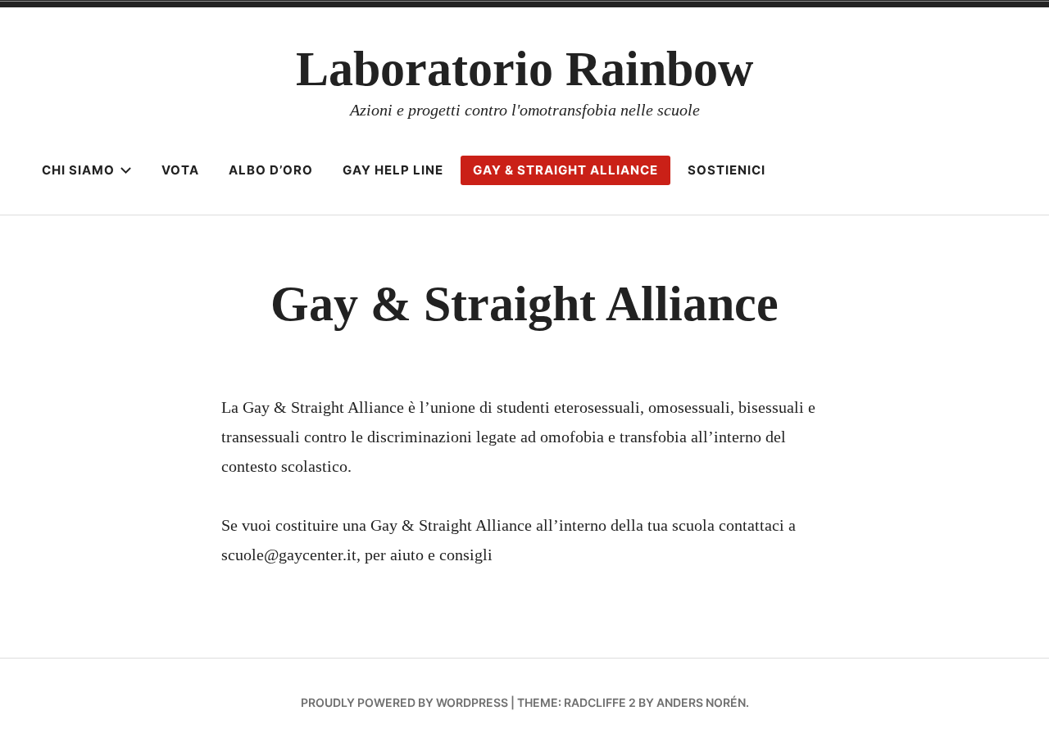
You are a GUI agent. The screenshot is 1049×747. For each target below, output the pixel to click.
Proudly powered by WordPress (404, 702)
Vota (180, 170)
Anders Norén (701, 702)
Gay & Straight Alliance (565, 170)
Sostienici (726, 170)
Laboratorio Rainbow (524, 69)
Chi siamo (78, 170)
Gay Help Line (393, 170)
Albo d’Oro (271, 170)
